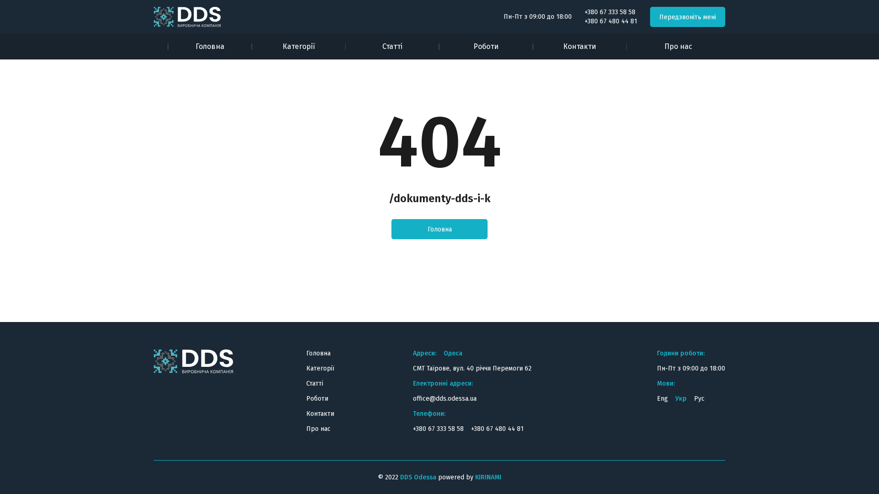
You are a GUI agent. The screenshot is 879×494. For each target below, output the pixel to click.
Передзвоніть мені (687, 17)
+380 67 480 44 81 (611, 21)
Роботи (486, 46)
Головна (209, 46)
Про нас (678, 46)
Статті (392, 46)
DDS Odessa (418, 477)
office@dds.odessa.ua (445, 399)
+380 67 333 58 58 (610, 12)
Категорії (298, 46)
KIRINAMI (488, 477)
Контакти (579, 46)
